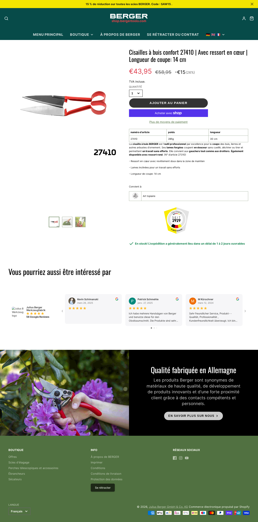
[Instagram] (181, 458)
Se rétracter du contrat (173, 34)
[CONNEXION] (244, 18)
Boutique (79, 34)
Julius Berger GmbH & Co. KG (168, 506)
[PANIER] (252, 18)
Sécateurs (15, 479)
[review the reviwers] (116, 299)
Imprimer (96, 462)
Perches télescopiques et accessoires (33, 468)
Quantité (135, 86)
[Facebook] (175, 458)
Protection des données (106, 479)
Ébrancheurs (16, 473)
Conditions (98, 468)
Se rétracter (103, 487)
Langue (13, 504)
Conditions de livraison (106, 473)
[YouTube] (187, 458)
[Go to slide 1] (151, 328)
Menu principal (48, 34)
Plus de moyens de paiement (168, 122)
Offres (12, 457)
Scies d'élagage (18, 462)
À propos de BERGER (120, 34)
